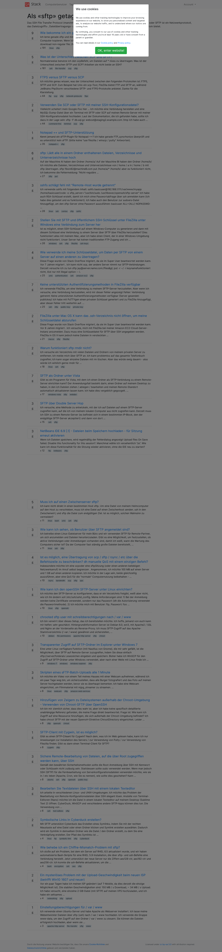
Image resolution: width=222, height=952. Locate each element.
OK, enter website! (111, 50)
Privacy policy (124, 43)
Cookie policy (107, 43)
